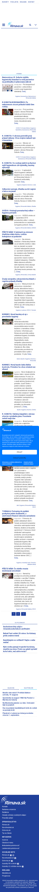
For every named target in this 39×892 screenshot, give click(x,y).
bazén (22, 359)
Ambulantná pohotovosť (11, 845)
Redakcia (5, 812)
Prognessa (6, 876)
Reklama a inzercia (9, 809)
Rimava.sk (5, 825)
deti (18, 505)
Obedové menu (7, 843)
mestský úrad (26, 562)
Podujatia (14, 2)
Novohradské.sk (8, 827)
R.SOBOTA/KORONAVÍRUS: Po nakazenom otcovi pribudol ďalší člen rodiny (18, 104)
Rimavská (24, 274)
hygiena (17, 96)
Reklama (23, 2)
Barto (18, 359)
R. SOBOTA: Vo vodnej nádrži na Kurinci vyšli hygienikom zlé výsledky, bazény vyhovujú (19, 165)
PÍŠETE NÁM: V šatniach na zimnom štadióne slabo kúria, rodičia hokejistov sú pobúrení (17, 234)
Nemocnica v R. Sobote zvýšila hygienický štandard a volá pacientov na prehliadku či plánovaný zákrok (18, 79)
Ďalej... (24, 91)
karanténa (19, 130)
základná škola (31, 564)
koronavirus (25, 130)
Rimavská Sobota (31, 98)
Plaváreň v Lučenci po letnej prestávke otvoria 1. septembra (18, 714)
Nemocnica (32, 96)
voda (34, 185)
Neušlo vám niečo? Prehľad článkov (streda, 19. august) (16, 694)
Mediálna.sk (6, 873)
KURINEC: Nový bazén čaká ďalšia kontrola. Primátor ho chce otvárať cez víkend (18, 367)
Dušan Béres (26, 128)
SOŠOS (34, 228)
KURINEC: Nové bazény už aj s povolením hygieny (14, 315)
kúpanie (24, 185)
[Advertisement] (19, 51)
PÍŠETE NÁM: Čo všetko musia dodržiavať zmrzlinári (15, 570)
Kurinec (30, 185)
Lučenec (23, 310)
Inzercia (5, 840)
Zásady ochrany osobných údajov (28, 462)
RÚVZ (29, 310)
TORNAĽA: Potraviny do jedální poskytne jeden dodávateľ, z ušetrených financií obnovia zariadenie (18, 513)
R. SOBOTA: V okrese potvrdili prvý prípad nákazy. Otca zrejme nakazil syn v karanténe (19, 138)
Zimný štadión (32, 274)
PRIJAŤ (19, 452)
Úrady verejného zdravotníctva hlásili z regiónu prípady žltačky (19, 280)
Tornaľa (34, 310)
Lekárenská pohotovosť (11, 848)
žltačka (34, 206)
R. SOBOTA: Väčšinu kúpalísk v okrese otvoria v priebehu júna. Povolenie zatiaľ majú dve (18, 416)
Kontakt (31, 2)
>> (23, 614)
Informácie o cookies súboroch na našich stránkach (12, 462)
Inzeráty (5, 2)
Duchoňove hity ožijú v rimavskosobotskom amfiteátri (16, 628)
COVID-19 (18, 128)
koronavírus (24, 96)
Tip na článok (7, 833)
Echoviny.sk (6, 830)
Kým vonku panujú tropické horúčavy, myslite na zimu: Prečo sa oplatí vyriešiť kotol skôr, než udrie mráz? (20, 649)
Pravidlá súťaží (7, 818)
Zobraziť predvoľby (19, 458)
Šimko (34, 409)
